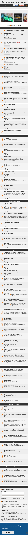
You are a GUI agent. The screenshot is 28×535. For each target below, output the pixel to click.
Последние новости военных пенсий (15, 41)
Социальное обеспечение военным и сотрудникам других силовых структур (14, 192)
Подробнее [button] (5, 528)
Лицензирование (8, 289)
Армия (6, 149)
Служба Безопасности (14, 367)
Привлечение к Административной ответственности (13, 214)
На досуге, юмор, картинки (11, 444)
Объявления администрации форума (14, 475)
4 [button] (14, 25)
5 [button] (16, 25)
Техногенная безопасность (11, 81)
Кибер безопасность (9, 109)
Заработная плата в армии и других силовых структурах (13, 178)
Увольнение (22, 207)
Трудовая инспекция (18, 208)
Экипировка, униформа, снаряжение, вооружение (14, 310)
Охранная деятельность (14, 250)
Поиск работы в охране (10, 270)
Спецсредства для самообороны (13, 413)
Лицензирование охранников (21, 295)
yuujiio (14, 518)
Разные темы (7, 455)
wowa (8, 518)
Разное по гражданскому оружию (13, 435)
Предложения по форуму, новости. (14, 467)
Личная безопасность (14, 72)
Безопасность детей (9, 104)
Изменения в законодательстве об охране (15, 354)
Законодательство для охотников (16, 425)
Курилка (14, 442)
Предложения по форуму (11, 469)
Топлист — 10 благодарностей (9, 516)
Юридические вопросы (14, 201)
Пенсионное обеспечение (11, 228)
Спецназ (6, 138)
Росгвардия (7, 156)
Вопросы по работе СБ (10, 374)
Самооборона (8, 87)
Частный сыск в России (10, 399)
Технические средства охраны (12, 334)
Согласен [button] (8, 532)
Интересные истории (9, 450)
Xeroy (18, 58)
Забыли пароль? (4, 498)
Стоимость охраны (15, 302)
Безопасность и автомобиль (11, 117)
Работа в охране (8, 258)
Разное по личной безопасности (12, 130)
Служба (14, 136)
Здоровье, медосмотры (10, 340)
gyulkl (20, 518)
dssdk (2, 519)
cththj (19, 519)
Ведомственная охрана (10, 323)
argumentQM (20, 34)
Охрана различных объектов (12, 283)
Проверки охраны (9, 277)
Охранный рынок (15, 305)
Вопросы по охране (9, 348)
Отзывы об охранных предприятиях (14, 252)
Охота (6, 419)
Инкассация (7, 318)
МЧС (5, 164)
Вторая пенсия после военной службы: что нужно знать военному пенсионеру (15, 49)
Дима (18, 51)
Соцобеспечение (8, 233)
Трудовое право (8, 203)
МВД (5, 143)
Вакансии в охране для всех (11, 264)
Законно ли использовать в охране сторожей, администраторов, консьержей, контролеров (15, 32)
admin (18, 42)
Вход (3, 489)
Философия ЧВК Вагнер (12, 64)
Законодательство (9, 171)
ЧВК (12, 152)
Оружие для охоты (15, 423)
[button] (8, 25)
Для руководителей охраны (11, 299)
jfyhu (7, 519)
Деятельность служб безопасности (13, 369)
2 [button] (11, 25)
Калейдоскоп (7, 460)
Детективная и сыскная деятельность (14, 392)
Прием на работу (14, 207)
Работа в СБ (7, 380)
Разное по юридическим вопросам (13, 237)
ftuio (25, 519)
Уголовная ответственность (11, 222)
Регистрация (9, 489)
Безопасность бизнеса (10, 385)
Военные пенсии (8, 185)
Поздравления (8, 480)
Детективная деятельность (11, 394)
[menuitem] (4, 5)
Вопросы (6, 243)
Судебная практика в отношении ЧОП (14, 302)
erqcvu (13, 519)
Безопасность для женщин (11, 92)
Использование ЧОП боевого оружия (15, 57)
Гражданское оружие (14, 404)
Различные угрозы (9, 75)
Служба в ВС (17, 152)
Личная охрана (8, 328)
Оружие (6, 406)
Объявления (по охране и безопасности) (15, 360)
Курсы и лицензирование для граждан (14, 429)
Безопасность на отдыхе (10, 121)
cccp (5, 520)
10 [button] (18, 25)
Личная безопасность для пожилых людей (15, 98)
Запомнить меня (16, 498)
